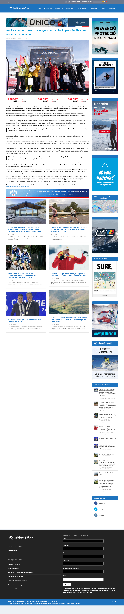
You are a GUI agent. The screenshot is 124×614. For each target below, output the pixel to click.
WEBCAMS (111, 8)
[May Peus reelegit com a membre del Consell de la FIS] (96, 446)
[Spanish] (103, 1)
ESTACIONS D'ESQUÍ (104, 398)
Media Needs (21, 601)
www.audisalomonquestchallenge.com (17, 186)
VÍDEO (108, 440)
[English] (106, 1)
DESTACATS (109, 397)
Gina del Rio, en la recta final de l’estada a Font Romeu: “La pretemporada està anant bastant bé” (69, 229)
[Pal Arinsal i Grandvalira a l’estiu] (96, 474)
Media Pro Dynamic (14, 564)
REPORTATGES (58, 8)
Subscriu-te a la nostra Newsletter (81, 1)
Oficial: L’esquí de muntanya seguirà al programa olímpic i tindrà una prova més (68, 275)
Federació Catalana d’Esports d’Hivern (20, 572)
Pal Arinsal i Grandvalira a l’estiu (107, 473)
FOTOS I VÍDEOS (82, 8)
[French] (104, 1)
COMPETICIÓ (69, 8)
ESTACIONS (94, 8)
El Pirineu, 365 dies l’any (106, 454)
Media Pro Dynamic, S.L (50, 601)
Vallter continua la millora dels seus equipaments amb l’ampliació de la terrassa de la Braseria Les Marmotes (24, 229)
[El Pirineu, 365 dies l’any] (96, 455)
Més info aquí (12, 550)
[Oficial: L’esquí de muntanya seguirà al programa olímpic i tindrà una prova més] (96, 427)
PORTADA (112, 422)
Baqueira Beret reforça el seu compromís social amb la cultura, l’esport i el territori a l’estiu (22, 276)
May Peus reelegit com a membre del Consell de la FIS (24, 321)
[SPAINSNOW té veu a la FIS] (96, 439)
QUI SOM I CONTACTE (14, 2)
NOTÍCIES (38, 8)
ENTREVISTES (48, 8)
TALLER (103, 8)
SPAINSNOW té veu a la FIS (107, 438)
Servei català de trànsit (15, 576)
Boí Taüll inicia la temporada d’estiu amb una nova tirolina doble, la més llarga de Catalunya (69, 320)
